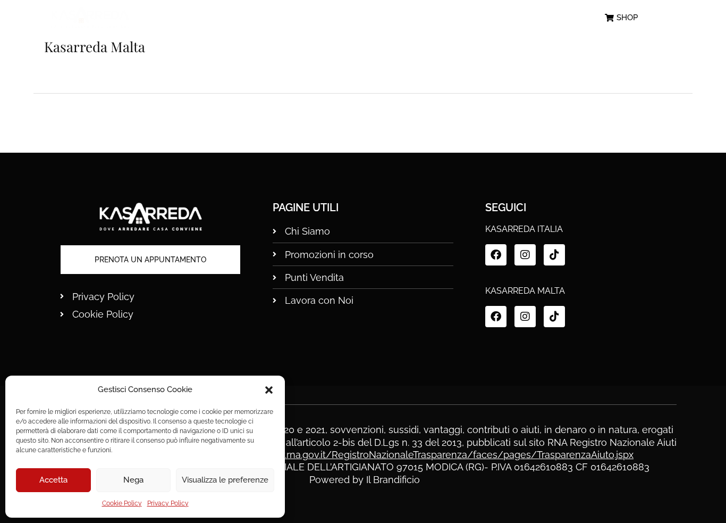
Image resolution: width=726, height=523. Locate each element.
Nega (133, 480)
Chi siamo (281, 17)
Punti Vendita (466, 17)
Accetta (53, 480)
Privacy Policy (168, 503)
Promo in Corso (369, 17)
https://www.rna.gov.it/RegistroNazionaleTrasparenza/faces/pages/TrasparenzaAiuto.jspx (431, 454)
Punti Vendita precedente (86, 122)
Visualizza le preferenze (225, 480)
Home (213, 17)
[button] (269, 390)
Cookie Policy (122, 503)
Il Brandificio (393, 479)
